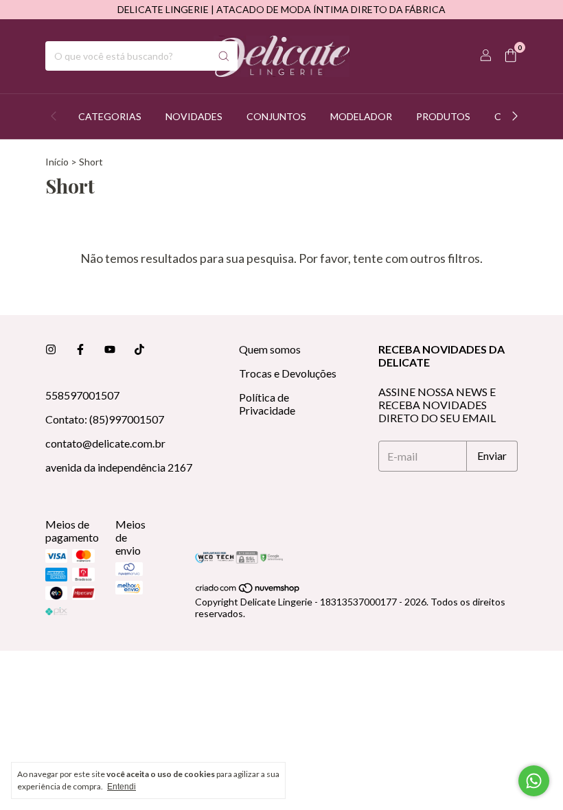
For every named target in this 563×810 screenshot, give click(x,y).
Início (57, 161)
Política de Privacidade (267, 404)
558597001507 (82, 395)
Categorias (109, 116)
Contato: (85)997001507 (104, 419)
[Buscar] (224, 56)
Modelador (361, 116)
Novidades (193, 116)
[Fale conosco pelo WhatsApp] (533, 780)
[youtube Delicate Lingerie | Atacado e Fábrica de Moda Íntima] (109, 349)
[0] (510, 56)
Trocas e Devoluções (287, 373)
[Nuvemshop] (248, 590)
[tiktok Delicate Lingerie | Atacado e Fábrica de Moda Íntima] (139, 349)
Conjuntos (276, 116)
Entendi (121, 786)
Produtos (443, 116)
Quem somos (270, 349)
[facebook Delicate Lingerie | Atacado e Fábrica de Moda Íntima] (80, 349)
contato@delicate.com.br (105, 443)
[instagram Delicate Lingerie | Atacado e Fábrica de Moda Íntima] (50, 349)
